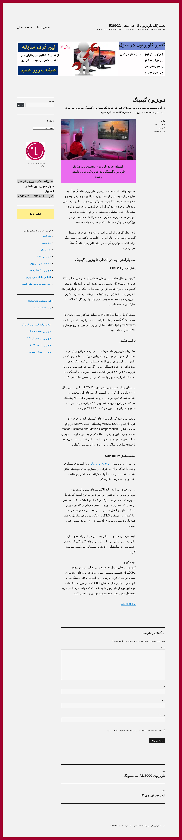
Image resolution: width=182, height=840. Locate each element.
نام (163, 686)
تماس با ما (43, 27)
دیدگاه (162, 647)
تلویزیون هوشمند (159, 131)
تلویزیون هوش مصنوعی (39, 352)
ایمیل (162, 700)
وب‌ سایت (161, 715)
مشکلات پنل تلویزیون (40, 263)
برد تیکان (46, 242)
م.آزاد (163, 121)
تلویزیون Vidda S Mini (40, 331)
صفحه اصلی (24, 27)
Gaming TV (128, 603)
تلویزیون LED (44, 256)
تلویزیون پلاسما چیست (40, 270)
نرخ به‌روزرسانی (99, 463)
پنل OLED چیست (42, 307)
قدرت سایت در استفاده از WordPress (123, 826)
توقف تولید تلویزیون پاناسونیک (36, 324)
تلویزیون (162, 128)
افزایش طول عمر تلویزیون (38, 277)
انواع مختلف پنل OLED (39, 301)
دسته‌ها (50, 120)
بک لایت (47, 236)
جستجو (51, 101)
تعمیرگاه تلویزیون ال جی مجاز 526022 (137, 25)
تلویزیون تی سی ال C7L (39, 338)
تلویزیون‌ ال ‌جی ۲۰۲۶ (40, 345)
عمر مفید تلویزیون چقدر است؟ (36, 284)
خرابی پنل (46, 249)
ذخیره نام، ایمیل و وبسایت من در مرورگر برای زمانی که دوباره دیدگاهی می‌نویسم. (133, 730)
